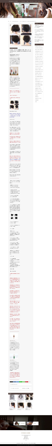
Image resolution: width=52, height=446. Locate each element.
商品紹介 (27, 1)
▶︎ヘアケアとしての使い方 (37, 86)
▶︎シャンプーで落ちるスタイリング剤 (39, 91)
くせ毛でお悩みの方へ (23, 1)
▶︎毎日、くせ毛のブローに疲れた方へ (39, 49)
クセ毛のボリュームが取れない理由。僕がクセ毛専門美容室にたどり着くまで (39, 34)
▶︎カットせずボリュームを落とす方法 (39, 54)
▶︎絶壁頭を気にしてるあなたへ (38, 88)
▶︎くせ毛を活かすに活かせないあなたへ (14, 384)
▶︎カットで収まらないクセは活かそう (39, 56)
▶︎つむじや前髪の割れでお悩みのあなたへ (39, 77)
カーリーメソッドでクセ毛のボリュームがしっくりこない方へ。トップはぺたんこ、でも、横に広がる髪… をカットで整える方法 (39, 30)
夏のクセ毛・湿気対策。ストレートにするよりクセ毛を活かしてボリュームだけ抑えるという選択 (39, 41)
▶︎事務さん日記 (36, 96)
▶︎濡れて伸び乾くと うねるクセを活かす (39, 61)
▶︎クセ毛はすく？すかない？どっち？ (39, 59)
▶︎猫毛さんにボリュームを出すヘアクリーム (39, 79)
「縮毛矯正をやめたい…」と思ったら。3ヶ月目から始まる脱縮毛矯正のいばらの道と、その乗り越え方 (39, 26)
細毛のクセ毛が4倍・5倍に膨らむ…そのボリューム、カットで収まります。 (39, 37)
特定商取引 (42, 1)
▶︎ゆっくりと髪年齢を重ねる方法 (38, 93)
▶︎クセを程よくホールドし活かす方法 (39, 66)
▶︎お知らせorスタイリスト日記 (38, 98)
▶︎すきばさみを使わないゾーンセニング (39, 81)
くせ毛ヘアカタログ (31, 1)
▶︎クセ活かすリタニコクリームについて (39, 64)
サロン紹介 (36, 1)
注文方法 (39, 1)
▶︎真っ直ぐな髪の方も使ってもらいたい (39, 71)
